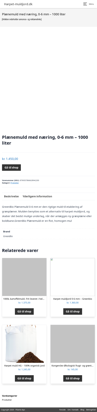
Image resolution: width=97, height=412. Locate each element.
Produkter (14, 183)
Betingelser (91, 409)
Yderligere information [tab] (37, 196)
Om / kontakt (73, 409)
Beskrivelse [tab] (11, 196)
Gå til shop (11, 167)
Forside (62, 409)
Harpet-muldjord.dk (18, 4)
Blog (82, 409)
